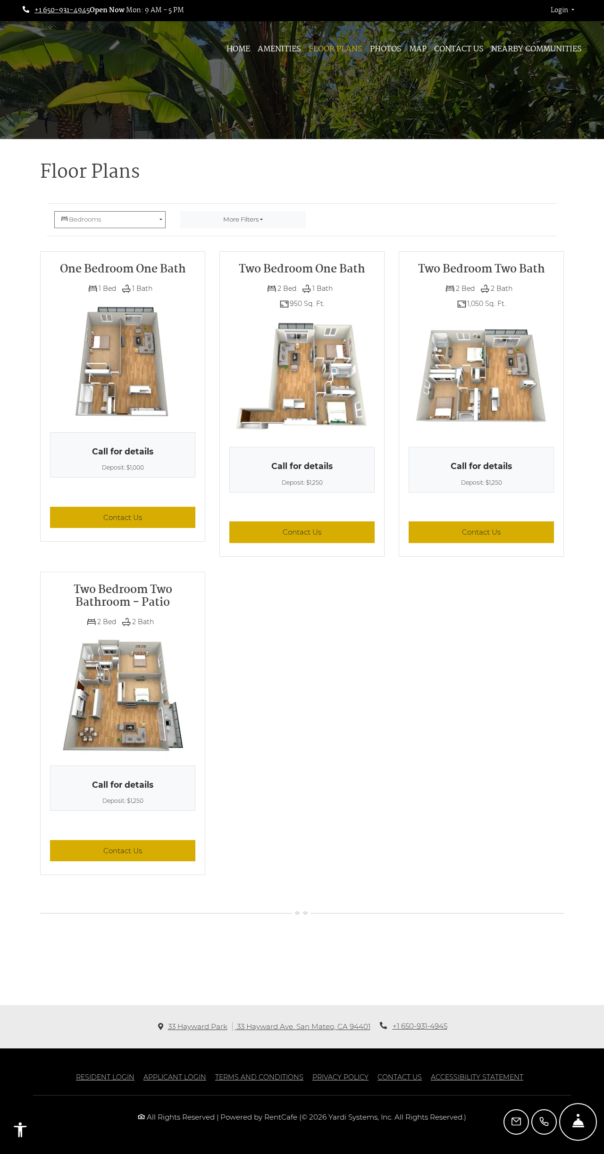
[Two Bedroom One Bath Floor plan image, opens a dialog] (302, 376)
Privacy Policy (340, 1076)
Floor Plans (335, 49)
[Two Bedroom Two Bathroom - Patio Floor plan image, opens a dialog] (122, 695)
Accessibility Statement (477, 1076)
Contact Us (459, 49)
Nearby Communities (536, 49)
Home (238, 49)
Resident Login (105, 1076)
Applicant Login (174, 1076)
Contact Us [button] (149, 517)
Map (418, 49)
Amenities (279, 49)
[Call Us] (544, 1122)
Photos (386, 49)
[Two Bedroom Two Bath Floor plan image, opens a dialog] (481, 376)
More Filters (241, 219)
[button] (562, 10)
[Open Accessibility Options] (20, 1132)
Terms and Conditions (259, 1076)
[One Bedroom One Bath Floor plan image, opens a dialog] (122, 361)
